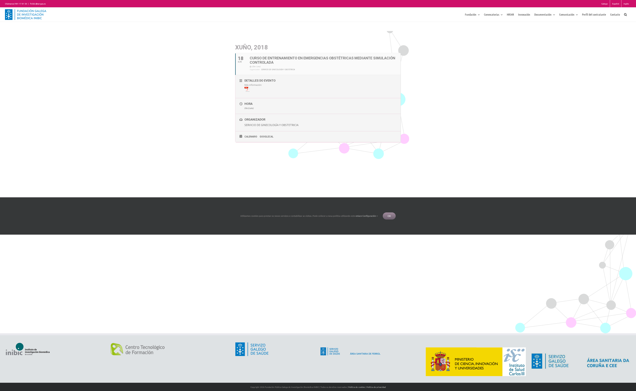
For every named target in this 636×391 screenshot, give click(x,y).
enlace (359, 215)
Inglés (626, 3)
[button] (625, 14)
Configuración (369, 215)
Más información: (253, 84)
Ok (389, 215)
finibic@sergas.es (37, 3)
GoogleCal (266, 136)
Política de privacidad (376, 387)
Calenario (250, 136)
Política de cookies (356, 387)
